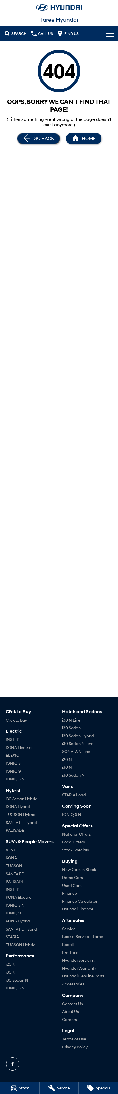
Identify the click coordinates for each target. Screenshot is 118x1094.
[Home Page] (59, 7)
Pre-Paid (70, 952)
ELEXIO (12, 755)
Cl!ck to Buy (16, 719)
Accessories (73, 983)
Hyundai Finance (77, 908)
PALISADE (15, 830)
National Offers (76, 834)
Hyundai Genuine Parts (83, 975)
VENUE (12, 849)
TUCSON (14, 865)
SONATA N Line (76, 751)
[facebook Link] (12, 1064)
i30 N (10, 972)
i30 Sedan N (17, 980)
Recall (68, 944)
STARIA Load (74, 794)
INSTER (12, 739)
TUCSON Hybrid (21, 814)
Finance (69, 893)
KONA (11, 857)
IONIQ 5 (13, 763)
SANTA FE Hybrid (21, 822)
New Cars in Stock (79, 869)
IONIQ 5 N (15, 778)
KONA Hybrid (18, 806)
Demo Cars (72, 877)
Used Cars (72, 885)
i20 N (10, 964)
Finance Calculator (79, 901)
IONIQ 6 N (71, 814)
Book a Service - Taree (82, 936)
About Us (70, 1011)
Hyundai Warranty (79, 968)
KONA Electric (19, 747)
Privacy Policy (75, 1046)
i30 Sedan (71, 727)
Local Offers (73, 841)
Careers (69, 1019)
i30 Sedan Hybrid (22, 798)
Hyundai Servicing (78, 960)
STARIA (12, 936)
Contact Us (72, 1003)
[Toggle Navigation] (110, 33)
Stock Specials (75, 849)
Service (69, 928)
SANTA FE (15, 873)
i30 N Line (71, 719)
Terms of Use (74, 1038)
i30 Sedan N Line (77, 743)
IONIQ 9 (13, 771)
